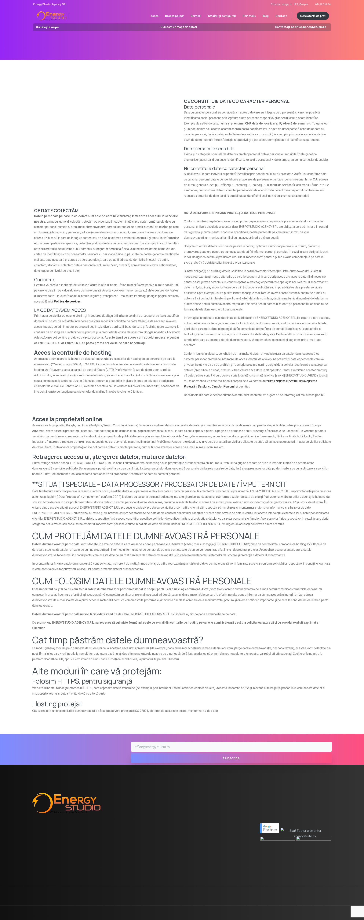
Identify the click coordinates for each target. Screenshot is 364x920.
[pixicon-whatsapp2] (320, 899)
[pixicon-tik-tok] (328, 899)
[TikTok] (79, 27)
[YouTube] (68, 27)
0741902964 (323, 4)
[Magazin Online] (101, 860)
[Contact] (83, 860)
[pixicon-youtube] (313, 899)
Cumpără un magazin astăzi (179, 27)
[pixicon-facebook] (305, 899)
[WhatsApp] (73, 27)
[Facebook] (62, 27)
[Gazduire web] (48, 860)
